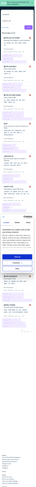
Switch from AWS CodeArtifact (10, 483)
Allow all (17, 257)
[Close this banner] (32, 3)
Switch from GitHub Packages (10, 481)
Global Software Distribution (9, 461)
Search (28, 27)
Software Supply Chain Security (10, 459)
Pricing (4, 471)
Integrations (5, 466)
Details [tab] (17, 222)
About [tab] (28, 222)
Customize (16, 263)
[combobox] (17, 14)
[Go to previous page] (19, 331)
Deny (17, 269)
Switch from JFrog (7, 477)
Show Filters (5, 27)
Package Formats (6, 464)
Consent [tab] (6, 222)
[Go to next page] (31, 331)
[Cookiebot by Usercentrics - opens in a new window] (24, 217)
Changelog (5, 468)
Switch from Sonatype (8, 479)
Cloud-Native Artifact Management (11, 457)
